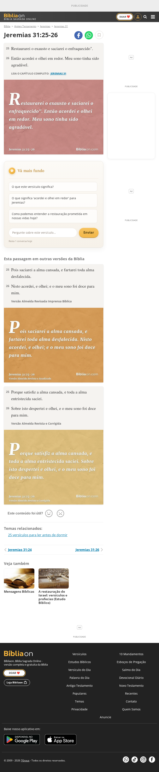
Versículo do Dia (79, 670)
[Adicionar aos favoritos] (99, 35)
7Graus (25, 760)
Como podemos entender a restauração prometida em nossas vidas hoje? (49, 216)
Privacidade (79, 709)
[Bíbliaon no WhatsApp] (126, 759)
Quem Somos (131, 709)
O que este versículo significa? (33, 187)
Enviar (88, 232)
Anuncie (105, 717)
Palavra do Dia (79, 678)
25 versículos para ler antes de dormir (37, 535)
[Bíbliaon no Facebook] (152, 759)
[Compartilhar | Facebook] (78, 35)
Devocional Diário (131, 678)
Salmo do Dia (131, 670)
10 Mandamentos (131, 654)
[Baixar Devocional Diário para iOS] (60, 740)
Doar (124, 16)
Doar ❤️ (14, 673)
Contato (131, 701)
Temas (79, 701)
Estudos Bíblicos (79, 662)
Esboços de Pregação (131, 662)
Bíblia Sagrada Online (20, 19)
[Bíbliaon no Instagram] (143, 759)
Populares (80, 693)
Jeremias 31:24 (20, 549)
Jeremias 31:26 (87, 549)
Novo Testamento (131, 686)
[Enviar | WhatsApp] (89, 35)
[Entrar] (138, 17)
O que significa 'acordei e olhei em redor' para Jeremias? (44, 200)
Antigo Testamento (79, 686)
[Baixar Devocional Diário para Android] (22, 740)
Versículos (79, 654)
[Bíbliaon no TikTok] (134, 759)
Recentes (131, 693)
